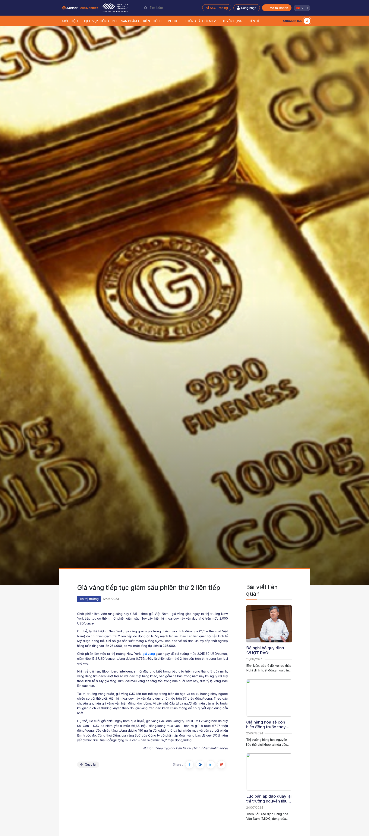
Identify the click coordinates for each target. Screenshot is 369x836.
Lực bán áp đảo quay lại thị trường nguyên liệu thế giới (268, 799)
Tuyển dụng (232, 21)
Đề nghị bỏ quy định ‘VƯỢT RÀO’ (265, 650)
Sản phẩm (129, 21)
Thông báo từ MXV (200, 21)
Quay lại (90, 764)
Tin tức (172, 21)
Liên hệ (254, 21)
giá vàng (149, 654)
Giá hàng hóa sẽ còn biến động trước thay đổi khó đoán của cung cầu (268, 724)
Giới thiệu (70, 21)
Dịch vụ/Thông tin (99, 21)
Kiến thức (151, 21)
